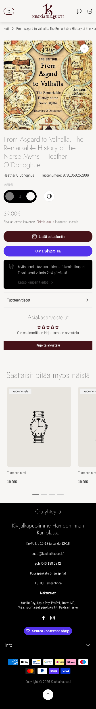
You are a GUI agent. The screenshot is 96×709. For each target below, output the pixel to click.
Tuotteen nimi (16, 473)
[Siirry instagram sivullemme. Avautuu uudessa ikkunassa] (52, 618)
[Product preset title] (39, 427)
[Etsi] (79, 11)
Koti (6, 28)
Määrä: (9, 184)
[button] (35, 494)
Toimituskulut (45, 221)
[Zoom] (84, 48)
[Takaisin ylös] (48, 694)
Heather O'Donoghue (19, 175)
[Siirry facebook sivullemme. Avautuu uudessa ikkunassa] (43, 618)
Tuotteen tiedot (18, 300)
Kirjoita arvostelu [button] (48, 345)
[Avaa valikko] (9, 11)
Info (8, 645)
